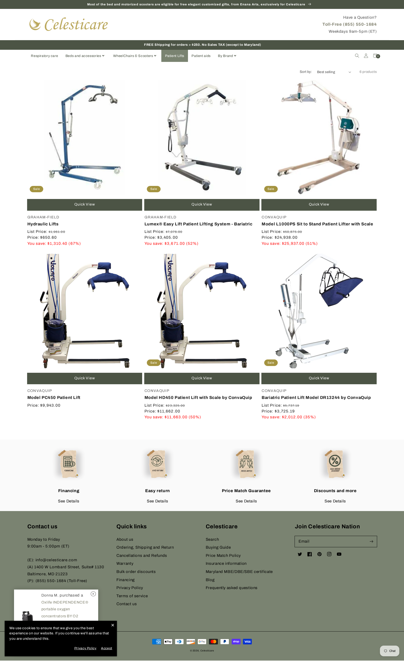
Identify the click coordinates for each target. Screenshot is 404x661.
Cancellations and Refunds (141, 555)
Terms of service (132, 596)
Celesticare (207, 650)
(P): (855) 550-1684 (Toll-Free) (57, 581)
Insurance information (226, 563)
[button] (357, 55)
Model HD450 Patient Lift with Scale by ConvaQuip (198, 397)
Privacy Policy (129, 588)
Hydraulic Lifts (43, 224)
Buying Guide (218, 547)
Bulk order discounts (136, 571)
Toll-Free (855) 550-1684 (349, 24)
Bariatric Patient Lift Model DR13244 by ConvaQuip (316, 397)
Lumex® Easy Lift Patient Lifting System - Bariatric (198, 224)
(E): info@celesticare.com (52, 560)
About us (124, 539)
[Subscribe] (371, 541)
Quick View (84, 204)
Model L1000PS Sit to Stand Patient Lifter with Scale (317, 224)
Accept (106, 648)
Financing (125, 580)
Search (212, 539)
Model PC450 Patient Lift (53, 397)
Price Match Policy (223, 555)
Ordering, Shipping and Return (145, 547)
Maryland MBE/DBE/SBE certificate (239, 571)
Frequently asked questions (232, 588)
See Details (68, 501)
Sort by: (306, 72)
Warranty (124, 563)
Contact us (126, 604)
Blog (210, 580)
